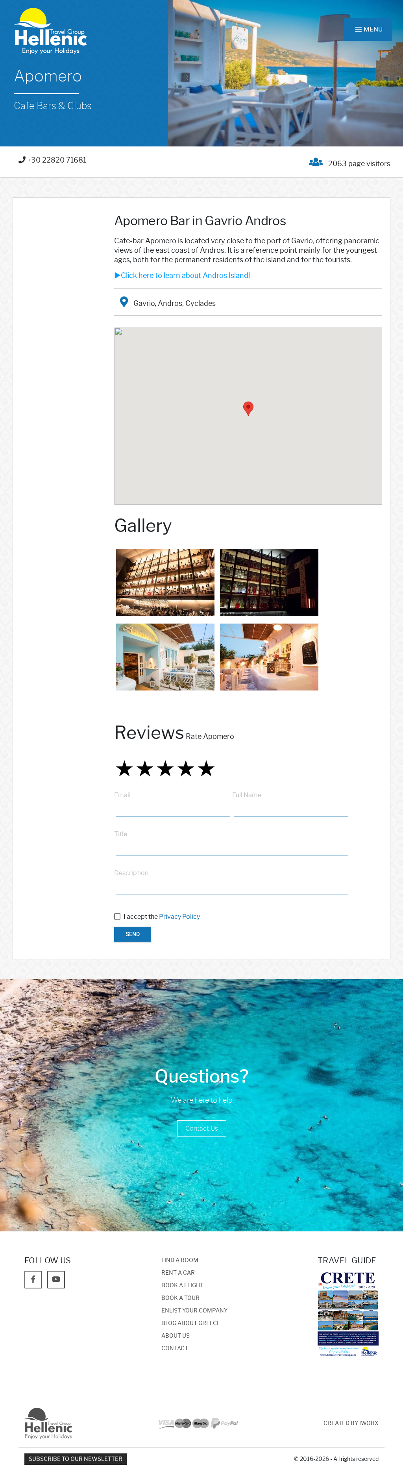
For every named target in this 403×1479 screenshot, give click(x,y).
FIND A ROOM (179, 1260)
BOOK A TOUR (180, 1298)
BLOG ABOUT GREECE (190, 1323)
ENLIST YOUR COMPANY (194, 1310)
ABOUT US (175, 1336)
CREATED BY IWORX (351, 1423)
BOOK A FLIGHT (182, 1285)
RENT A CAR (178, 1273)
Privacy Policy (179, 916)
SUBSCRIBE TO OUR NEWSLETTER (75, 1459)
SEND (133, 934)
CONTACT (174, 1348)
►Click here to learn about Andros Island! (182, 275)
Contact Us (201, 1128)
